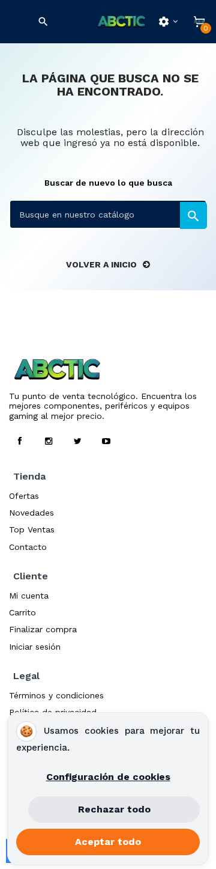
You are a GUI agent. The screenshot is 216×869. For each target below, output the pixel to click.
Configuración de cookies (108, 776)
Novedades (31, 512)
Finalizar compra (43, 629)
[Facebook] (20, 441)
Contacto (28, 547)
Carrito (22, 612)
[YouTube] (106, 441)
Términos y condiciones (56, 695)
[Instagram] (48, 441)
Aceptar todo (108, 841)
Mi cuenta (29, 595)
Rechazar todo (114, 809)
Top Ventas (32, 529)
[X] (77, 441)
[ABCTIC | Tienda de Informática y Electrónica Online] (121, 22)
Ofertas (24, 496)
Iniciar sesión (35, 646)
